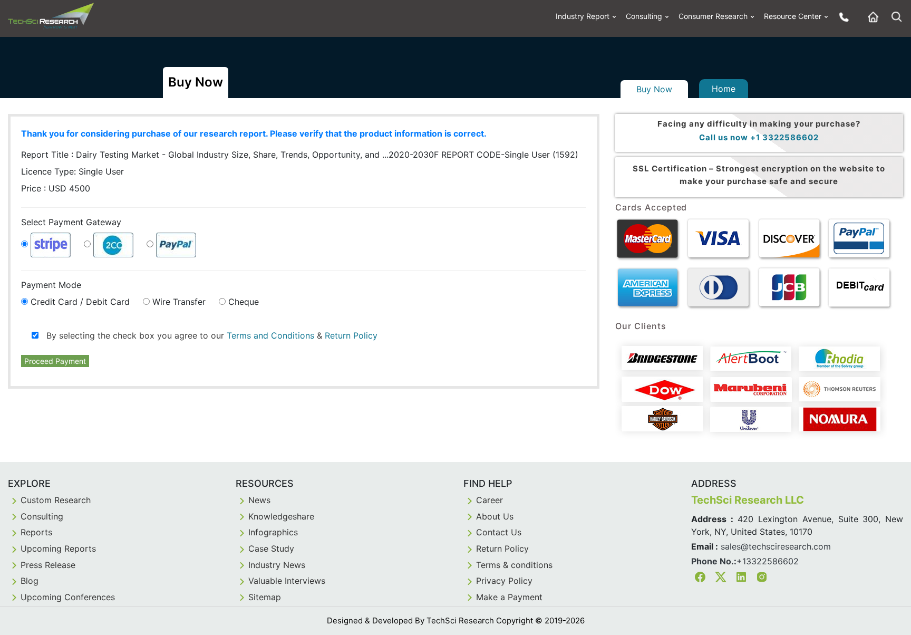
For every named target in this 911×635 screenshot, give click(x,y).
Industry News (276, 565)
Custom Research (56, 500)
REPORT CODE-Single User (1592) (509, 154)
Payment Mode (51, 285)
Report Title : (230, 154)
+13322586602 (767, 561)
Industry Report (582, 16)
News (259, 500)
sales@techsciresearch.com (776, 546)
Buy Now (654, 89)
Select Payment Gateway (71, 222)
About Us (494, 516)
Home (723, 88)
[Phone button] (841, 16)
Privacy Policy (504, 580)
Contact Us (498, 532)
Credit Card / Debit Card (80, 301)
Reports (36, 532)
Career (489, 500)
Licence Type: (72, 171)
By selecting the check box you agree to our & (207, 335)
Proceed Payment (55, 361)
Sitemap (264, 597)
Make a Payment (509, 597)
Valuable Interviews (286, 580)
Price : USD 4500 (55, 188)
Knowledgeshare (281, 516)
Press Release (48, 565)
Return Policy (351, 335)
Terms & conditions (514, 565)
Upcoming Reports (58, 548)
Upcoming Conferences (68, 597)
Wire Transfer (179, 301)
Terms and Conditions (270, 335)
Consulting (644, 16)
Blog (29, 580)
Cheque (243, 301)
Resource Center (792, 16)
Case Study (271, 548)
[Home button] (870, 16)
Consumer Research (713, 16)
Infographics (273, 532)
